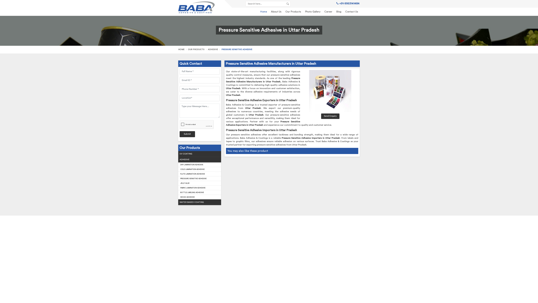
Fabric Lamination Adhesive (193, 188)
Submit (187, 134)
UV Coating (186, 154)
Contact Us (351, 11)
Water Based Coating (192, 202)
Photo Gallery (312, 11)
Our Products (293, 11)
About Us (276, 11)
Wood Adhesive (187, 197)
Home (263, 11)
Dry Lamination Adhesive (191, 165)
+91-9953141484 (349, 3)
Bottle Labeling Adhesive (192, 192)
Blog (338, 11)
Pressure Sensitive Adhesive (193, 178)
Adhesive (213, 49)
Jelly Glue (185, 183)
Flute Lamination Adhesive (192, 174)
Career (328, 11)
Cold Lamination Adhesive (192, 169)
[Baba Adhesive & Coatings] (199, 7)
